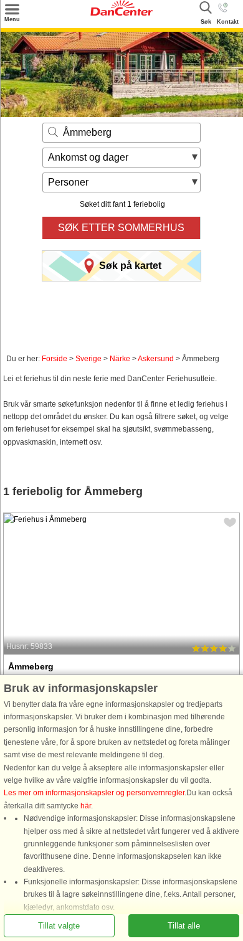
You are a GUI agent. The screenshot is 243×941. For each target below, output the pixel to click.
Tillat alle (184, 925)
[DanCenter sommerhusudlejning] (121, 13)
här (85, 806)
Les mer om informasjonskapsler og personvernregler (94, 793)
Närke (120, 358)
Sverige (88, 358)
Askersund (156, 358)
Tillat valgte (59, 925)
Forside (54, 358)
